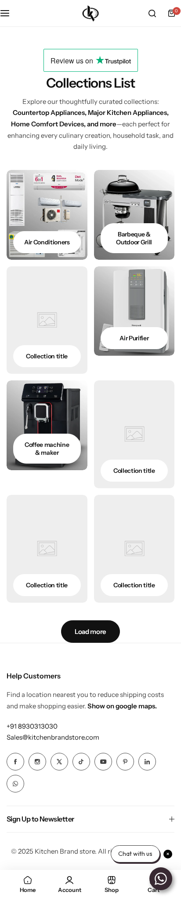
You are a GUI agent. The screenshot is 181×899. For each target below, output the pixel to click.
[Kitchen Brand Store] (90, 13)
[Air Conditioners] (47, 215)
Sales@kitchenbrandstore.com (53, 737)
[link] (47, 320)
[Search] (152, 13)
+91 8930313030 (32, 726)
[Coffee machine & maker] (47, 425)
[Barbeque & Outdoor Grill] (134, 215)
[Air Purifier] (134, 311)
